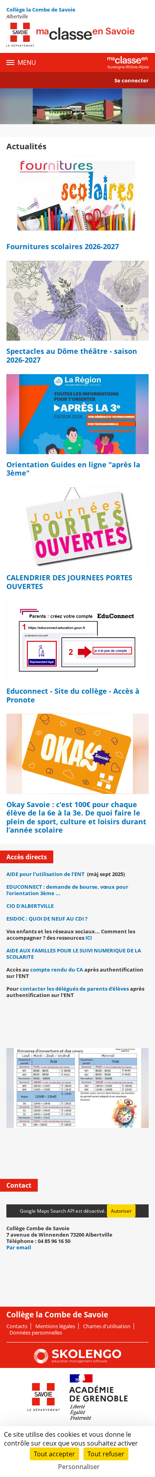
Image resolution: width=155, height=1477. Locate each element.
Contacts (16, 1326)
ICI (88, 937)
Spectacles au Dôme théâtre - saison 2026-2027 (71, 355)
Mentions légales (55, 1326)
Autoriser (121, 1211)
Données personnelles (36, 1332)
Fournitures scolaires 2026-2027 (62, 246)
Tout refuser (105, 1454)
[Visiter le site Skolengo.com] (77, 1361)
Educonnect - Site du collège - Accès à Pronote (73, 695)
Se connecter (131, 80)
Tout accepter (54, 1454)
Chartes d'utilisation (106, 1326)
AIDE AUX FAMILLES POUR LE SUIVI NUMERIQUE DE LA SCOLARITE (73, 953)
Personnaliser (79, 1466)
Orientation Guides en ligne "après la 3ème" (73, 469)
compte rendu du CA (56, 969)
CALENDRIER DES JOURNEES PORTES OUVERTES (69, 582)
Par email (18, 1247)
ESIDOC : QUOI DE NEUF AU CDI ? (46, 918)
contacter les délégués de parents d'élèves (75, 988)
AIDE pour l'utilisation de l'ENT (45, 874)
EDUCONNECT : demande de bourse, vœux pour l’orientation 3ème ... (67, 890)
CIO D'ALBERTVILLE (30, 905)
